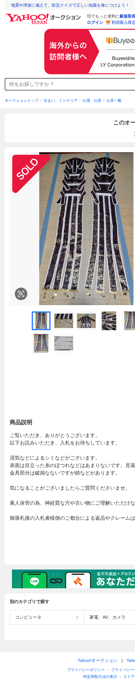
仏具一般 (114, 100)
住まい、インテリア (61, 100)
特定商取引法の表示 (100, 676)
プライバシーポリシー (86, 670)
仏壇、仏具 (92, 100)
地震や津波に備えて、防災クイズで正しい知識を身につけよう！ (70, 5)
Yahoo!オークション (98, 660)
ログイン (95, 22)
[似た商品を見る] (21, 294)
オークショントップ (22, 100)
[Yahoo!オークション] (44, 15)
